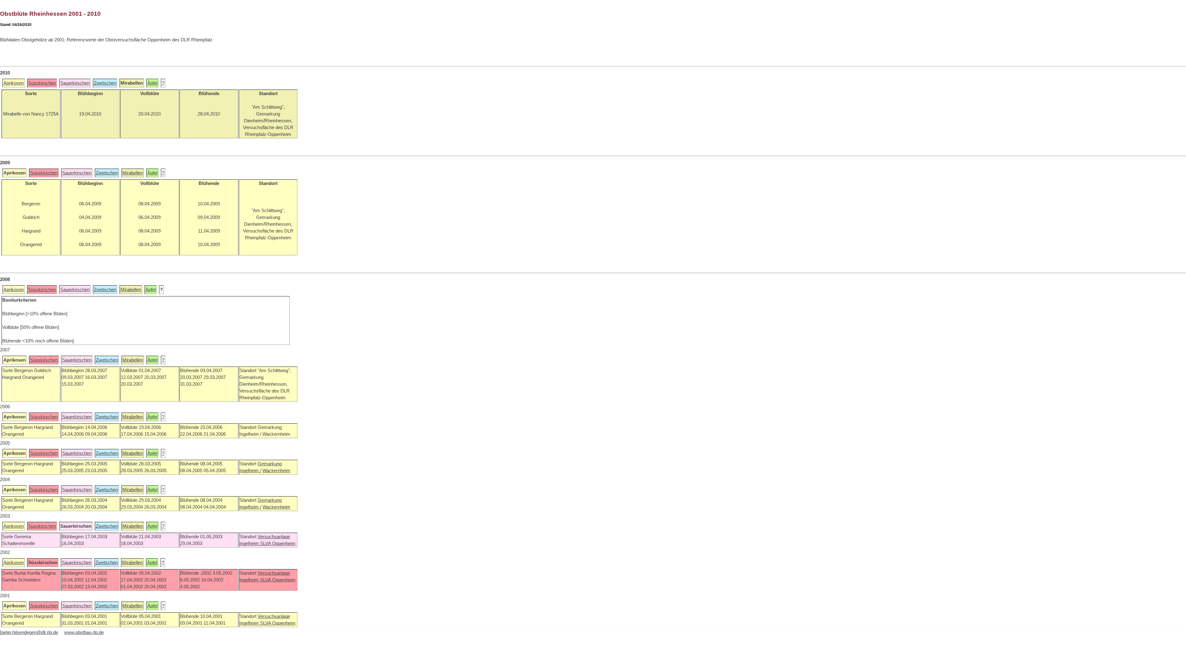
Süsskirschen (42, 83)
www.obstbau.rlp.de (84, 632)
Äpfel (152, 83)
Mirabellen (132, 172)
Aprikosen (13, 83)
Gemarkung (270, 463)
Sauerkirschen (75, 83)
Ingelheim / (250, 470)
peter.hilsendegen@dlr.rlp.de (29, 632)
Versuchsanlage (274, 536)
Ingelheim (249, 543)
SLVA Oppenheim (278, 543)
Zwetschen (105, 83)
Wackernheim (276, 470)
